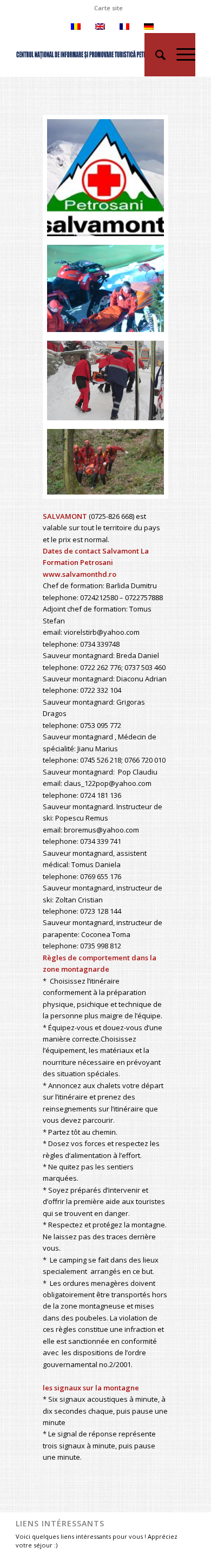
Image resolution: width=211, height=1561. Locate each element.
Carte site (108, 8)
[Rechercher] (155, 54)
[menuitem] (108, 8)
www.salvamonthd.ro (79, 574)
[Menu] (180, 54)
